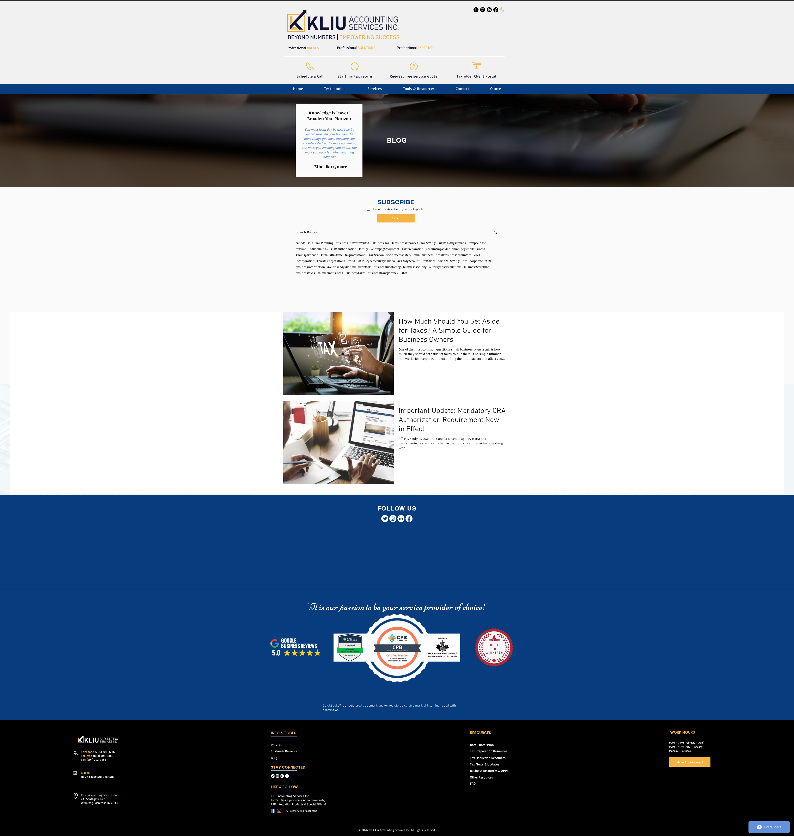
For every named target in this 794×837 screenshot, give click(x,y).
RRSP (361, 261)
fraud (351, 261)
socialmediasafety (398, 255)
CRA (310, 243)
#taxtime (336, 255)
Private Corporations (331, 261)
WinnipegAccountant (385, 249)
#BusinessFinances (405, 243)
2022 (404, 273)
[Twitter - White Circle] (273, 758)
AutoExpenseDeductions (445, 267)
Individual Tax (318, 249)
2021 (488, 261)
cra (465, 261)
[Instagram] (279, 793)
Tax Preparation (412, 249)
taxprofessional (355, 255)
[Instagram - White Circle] (277, 758)
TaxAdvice (428, 261)
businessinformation (310, 267)
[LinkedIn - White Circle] (282, 758)
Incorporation (305, 261)
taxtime (301, 249)
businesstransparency (383, 273)
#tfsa (324, 255)
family (363, 249)
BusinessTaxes (355, 273)
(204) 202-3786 (105, 734)
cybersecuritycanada (380, 261)
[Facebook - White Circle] (287, 758)
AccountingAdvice (438, 249)
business (342, 243)
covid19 (443, 261)
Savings (455, 261)
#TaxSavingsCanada (452, 243)
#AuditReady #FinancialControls (349, 267)
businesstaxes (305, 273)
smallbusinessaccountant (453, 255)
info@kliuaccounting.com (97, 758)
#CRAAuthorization (343, 249)
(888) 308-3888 (103, 738)
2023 (477, 255)
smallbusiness (424, 255)
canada (301, 243)
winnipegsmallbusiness (468, 249)
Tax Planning (324, 243)
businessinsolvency (387, 267)
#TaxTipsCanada (307, 255)
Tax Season (376, 255)
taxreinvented (359, 243)
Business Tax (380, 243)
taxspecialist (477, 243)
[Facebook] (273, 793)
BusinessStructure (476, 267)
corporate (476, 261)
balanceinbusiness (330, 273)
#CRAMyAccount (408, 261)
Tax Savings (428, 243)
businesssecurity (415, 267)
